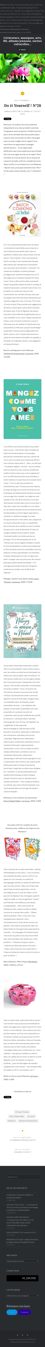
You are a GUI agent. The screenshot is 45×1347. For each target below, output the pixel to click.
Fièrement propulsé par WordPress (22, 1339)
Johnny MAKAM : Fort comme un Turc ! (21, 1232)
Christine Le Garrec (21, 111)
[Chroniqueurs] (22, 1335)
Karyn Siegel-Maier (12, 801)
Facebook (24, 1312)
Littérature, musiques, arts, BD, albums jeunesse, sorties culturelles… (22, 41)
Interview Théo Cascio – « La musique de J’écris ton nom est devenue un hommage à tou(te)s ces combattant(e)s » (22, 1207)
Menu (23, 50)
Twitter (12, 1312)
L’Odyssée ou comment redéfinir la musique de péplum (19, 1196)
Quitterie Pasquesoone (14, 353)
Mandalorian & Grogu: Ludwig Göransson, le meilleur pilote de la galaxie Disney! (22, 1240)
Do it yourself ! (22, 100)
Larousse (29, 353)
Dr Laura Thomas (22, 1112)
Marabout (32, 961)
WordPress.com (29, 1342)
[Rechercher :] (23, 1177)
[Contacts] (17, 1335)
